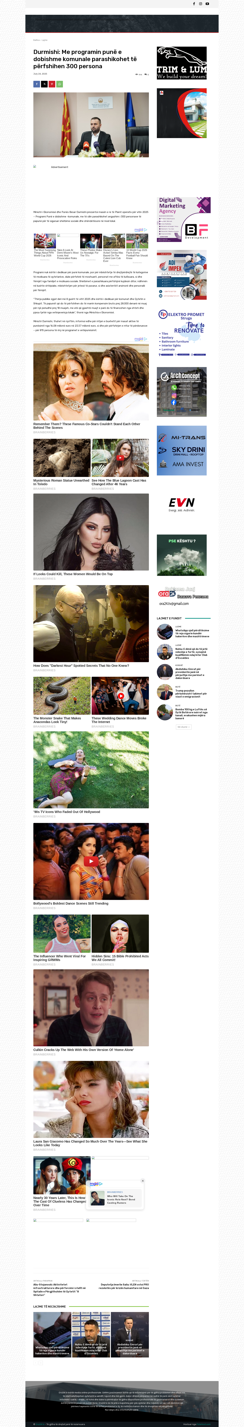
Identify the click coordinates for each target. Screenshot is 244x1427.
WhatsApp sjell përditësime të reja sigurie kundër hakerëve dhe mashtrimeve (52, 1350)
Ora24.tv (40, 1424)
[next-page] (41, 1363)
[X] (44, 84)
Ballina (36, 40)
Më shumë (182, 727)
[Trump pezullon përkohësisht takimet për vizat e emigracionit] (165, 692)
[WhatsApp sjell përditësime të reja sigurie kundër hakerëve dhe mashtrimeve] (52, 1334)
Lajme (44, 40)
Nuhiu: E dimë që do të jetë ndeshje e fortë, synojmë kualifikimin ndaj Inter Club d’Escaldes (91, 1349)
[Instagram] (200, 4)
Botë (177, 687)
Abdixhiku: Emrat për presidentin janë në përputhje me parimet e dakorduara (130, 1349)
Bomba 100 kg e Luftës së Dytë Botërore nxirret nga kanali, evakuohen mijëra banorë (191, 714)
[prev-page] (35, 1363)
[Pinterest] (52, 84)
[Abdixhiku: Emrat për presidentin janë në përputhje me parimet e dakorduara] (130, 1334)
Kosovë (129, 1340)
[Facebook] (194, 4)
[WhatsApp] (59, 84)
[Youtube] (207, 4)
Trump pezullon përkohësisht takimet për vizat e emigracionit (191, 693)
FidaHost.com (204, 1424)
